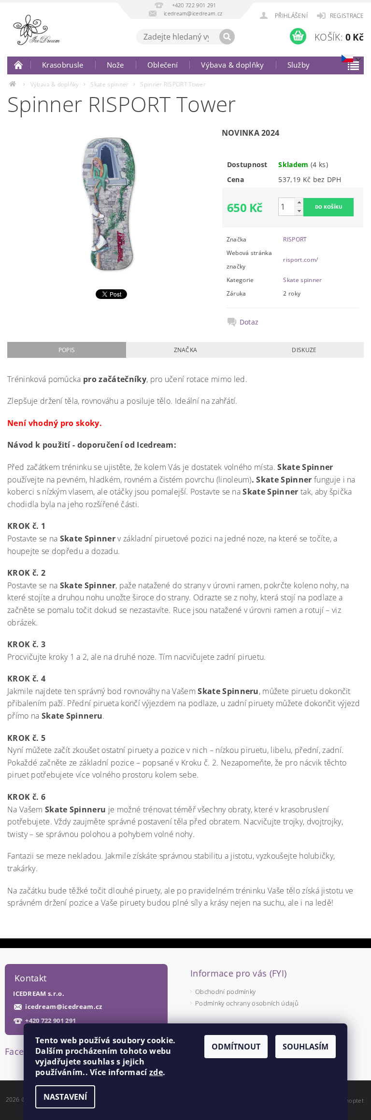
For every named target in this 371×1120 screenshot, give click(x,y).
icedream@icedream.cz (63, 1007)
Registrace (347, 16)
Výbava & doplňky (232, 65)
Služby (298, 65)
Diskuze (304, 350)
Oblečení (162, 65)
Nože (115, 65)
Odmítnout (236, 1046)
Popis (66, 350)
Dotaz (249, 322)
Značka (186, 350)
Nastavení (65, 1097)
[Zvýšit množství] (299, 202)
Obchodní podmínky (225, 991)
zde (156, 1072)
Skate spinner (302, 280)
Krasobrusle (63, 65)
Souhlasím (305, 1046)
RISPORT (295, 239)
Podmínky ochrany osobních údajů (247, 1003)
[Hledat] (227, 36)
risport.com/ (300, 259)
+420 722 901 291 (50, 1021)
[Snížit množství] (299, 210)
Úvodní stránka (18, 64)
